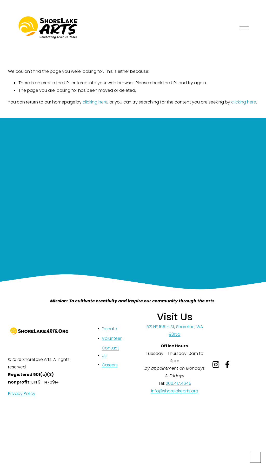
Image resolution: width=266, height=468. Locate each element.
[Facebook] (227, 364)
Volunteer (112, 338)
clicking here (95, 102)
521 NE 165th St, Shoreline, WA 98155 (174, 330)
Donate (109, 329)
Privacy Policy (21, 393)
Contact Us (110, 352)
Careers (110, 365)
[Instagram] (216, 364)
